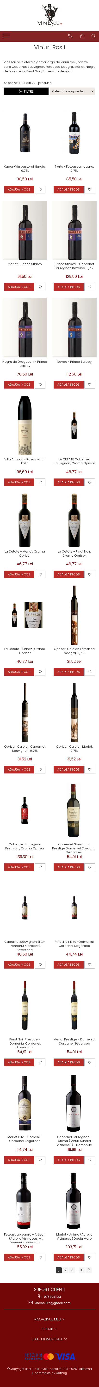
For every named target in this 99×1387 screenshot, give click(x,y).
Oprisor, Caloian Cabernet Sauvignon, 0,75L (24, 749)
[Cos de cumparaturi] (82, 36)
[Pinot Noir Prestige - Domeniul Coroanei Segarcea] (24, 1005)
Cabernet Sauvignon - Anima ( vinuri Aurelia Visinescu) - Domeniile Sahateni (74, 1140)
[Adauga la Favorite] (40, 189)
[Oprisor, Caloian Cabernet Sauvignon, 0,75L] (24, 712)
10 (81, 1270)
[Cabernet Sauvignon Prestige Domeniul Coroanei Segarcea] (74, 810)
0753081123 (52, 1296)
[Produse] (6, 37)
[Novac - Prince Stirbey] (74, 327)
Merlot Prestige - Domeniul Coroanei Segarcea (74, 1042)
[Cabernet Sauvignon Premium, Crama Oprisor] (24, 810)
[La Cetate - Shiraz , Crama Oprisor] (24, 615)
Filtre (28, 91)
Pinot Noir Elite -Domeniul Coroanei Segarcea (74, 944)
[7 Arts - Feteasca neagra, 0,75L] (74, 132)
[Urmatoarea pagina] (89, 1270)
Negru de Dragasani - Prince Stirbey (24, 364)
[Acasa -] (49, 16)
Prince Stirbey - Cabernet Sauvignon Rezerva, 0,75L (74, 266)
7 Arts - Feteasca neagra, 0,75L (74, 169)
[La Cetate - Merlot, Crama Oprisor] (24, 520)
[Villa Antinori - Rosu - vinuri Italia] (24, 425)
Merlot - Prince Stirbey (25, 264)
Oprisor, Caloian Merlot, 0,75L (74, 749)
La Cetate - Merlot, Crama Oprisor (25, 554)
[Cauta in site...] (93, 36)
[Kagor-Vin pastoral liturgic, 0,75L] (24, 132)
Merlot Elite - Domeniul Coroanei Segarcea (24, 1139)
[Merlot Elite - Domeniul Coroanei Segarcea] (24, 1103)
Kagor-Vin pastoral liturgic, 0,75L (25, 169)
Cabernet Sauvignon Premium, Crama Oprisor (24, 846)
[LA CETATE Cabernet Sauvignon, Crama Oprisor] (74, 425)
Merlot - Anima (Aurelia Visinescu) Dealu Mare (74, 1237)
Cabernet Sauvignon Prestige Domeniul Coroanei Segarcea (74, 847)
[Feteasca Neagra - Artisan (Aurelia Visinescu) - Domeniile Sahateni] (24, 1200)
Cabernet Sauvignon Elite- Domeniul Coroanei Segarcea (24, 945)
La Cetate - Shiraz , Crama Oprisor (24, 651)
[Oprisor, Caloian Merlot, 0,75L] (74, 712)
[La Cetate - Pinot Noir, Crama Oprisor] (74, 520)
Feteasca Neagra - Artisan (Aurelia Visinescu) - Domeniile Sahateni (24, 1238)
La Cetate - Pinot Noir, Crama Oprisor (74, 554)
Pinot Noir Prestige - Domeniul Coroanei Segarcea (24, 1043)
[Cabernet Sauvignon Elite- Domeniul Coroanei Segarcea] (24, 908)
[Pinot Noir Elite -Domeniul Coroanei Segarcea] (74, 908)
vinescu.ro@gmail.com (52, 1303)
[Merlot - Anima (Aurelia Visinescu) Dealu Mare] (74, 1200)
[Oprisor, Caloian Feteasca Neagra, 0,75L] (74, 615)
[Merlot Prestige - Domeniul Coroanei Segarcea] (74, 1005)
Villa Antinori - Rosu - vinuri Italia (24, 462)
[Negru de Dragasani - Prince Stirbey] (24, 327)
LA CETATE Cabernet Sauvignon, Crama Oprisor (74, 462)
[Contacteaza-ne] (70, 36)
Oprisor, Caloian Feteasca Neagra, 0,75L (74, 651)
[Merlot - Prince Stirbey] (24, 230)
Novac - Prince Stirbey (74, 362)
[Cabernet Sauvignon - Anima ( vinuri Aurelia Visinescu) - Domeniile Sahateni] (74, 1103)
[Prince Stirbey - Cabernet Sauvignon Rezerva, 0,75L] (74, 230)
